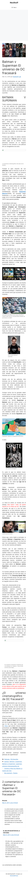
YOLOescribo (14, 759)
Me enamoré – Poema (10, 773)
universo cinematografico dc (10, 766)
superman (19, 764)
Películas (7, 759)
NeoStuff (14, 2)
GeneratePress (14, 875)
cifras (6, 726)
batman (6, 761)
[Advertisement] (14, 24)
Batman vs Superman (8, 764)
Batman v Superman (16, 761)
